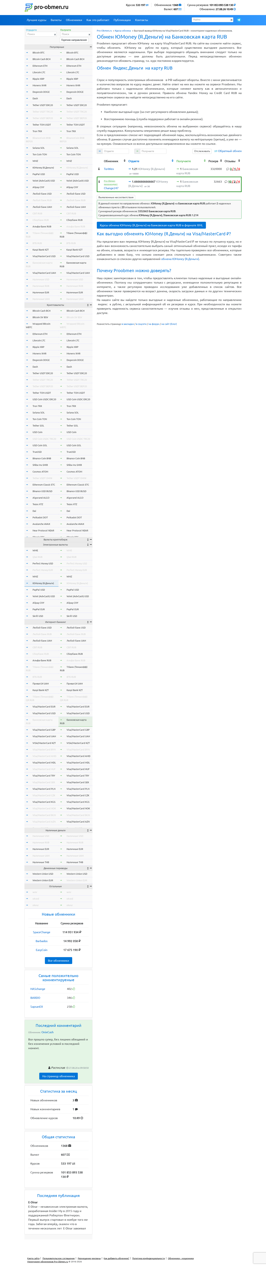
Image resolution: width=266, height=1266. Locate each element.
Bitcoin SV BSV (40, 317)
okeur (36, 905)
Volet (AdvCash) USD (44, 180)
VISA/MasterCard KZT (44, 743)
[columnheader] (100, 161)
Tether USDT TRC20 (43, 111)
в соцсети (141, 324)
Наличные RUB (41, 286)
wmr (35, 892)
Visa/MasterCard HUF (44, 769)
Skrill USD (38, 616)
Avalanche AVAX (41, 524)
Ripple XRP (38, 79)
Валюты (56, 20)
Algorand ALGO (41, 497)
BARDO (35, 997)
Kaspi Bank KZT (41, 249)
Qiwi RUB (37, 557)
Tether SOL (38, 425)
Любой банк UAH (42, 207)
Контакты (141, 20)
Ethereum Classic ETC (44, 484)
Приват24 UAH (41, 683)
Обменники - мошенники (181, 1258)
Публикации (122, 20)
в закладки (128, 324)
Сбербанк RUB (41, 220)
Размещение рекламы (89, 1258)
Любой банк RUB (42, 200)
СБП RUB (37, 213)
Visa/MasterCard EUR (44, 706)
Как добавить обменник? (116, 1258)
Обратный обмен (230, 151)
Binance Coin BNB (42, 458)
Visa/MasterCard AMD (44, 756)
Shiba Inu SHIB (40, 465)
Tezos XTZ (38, 504)
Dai (34, 511)
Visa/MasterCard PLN (44, 789)
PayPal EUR (39, 609)
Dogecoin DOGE (41, 92)
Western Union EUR (43, 880)
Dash (35, 98)
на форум (154, 324)
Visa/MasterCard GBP (44, 729)
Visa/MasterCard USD (44, 256)
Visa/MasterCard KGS (44, 802)
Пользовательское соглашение (59, 1258)
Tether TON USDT (42, 124)
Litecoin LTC (39, 72)
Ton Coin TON (40, 154)
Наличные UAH (41, 299)
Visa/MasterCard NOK (44, 808)
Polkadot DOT (40, 517)
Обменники (74, 20)
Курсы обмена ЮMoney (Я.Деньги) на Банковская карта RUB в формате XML (151, 225)
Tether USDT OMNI (42, 478)
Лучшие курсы (36, 20)
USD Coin (37, 432)
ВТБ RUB (37, 243)
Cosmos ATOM (40, 471)
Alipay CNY (38, 187)
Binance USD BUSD (42, 491)
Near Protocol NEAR (43, 530)
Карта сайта (33, 1258)
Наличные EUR (41, 292)
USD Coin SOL (40, 445)
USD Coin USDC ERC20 (44, 399)
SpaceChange (41, 932)
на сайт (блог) (169, 324)
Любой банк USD (42, 193)
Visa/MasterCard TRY (44, 775)
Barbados (42, 941)
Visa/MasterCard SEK (44, 782)
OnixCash (47, 1032)
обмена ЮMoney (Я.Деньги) (180, 259)
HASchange (37, 988)
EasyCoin (41, 949)
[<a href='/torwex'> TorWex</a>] (99, 168)
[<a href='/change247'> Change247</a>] (99, 181)
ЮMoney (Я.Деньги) (43, 167)
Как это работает (97, 20)
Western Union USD (43, 874)
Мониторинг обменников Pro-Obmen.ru (47, 1261)
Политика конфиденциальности (148, 1258)
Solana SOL (39, 148)
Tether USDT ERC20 (43, 105)
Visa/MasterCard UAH (44, 273)
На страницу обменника (58, 1076)
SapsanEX (36, 1006)
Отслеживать (202, 151)
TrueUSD (37, 452)
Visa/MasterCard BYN (44, 749)
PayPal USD (39, 174)
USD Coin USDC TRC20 (44, 439)
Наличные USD (41, 279)
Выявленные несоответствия (116, 197)
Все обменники (58, 960)
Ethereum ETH (40, 65)
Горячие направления (74, 39)
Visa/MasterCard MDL (44, 762)
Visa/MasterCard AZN (44, 821)
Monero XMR (39, 85)
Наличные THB (41, 862)
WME (35, 550)
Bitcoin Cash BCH (41, 59)
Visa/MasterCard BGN (44, 815)
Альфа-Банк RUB (42, 226)
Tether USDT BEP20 (43, 118)
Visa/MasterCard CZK (44, 795)
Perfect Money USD (43, 563)
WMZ (35, 161)
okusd (36, 898)
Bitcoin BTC (39, 52)
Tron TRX (37, 131)
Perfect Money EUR (43, 570)
